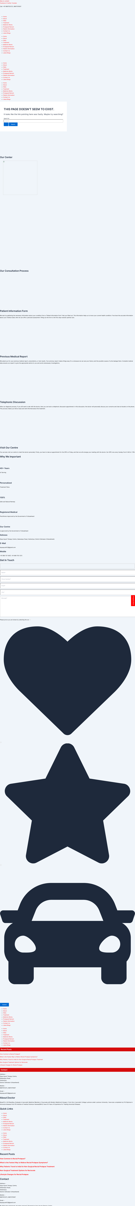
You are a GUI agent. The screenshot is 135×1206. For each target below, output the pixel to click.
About (5, 18)
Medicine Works (7, 25)
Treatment (6, 23)
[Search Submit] (6, 124)
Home (5, 16)
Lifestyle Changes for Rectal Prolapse (11, 1065)
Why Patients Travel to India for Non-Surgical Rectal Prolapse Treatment (21, 1059)
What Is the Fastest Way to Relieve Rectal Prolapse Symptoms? (18, 1057)
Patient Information (8, 29)
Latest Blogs (6, 33)
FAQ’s (4, 20)
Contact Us (6, 31)
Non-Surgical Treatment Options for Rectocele (14, 1062)
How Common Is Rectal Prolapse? (10, 1054)
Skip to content (4, 1)
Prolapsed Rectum (8, 27)
